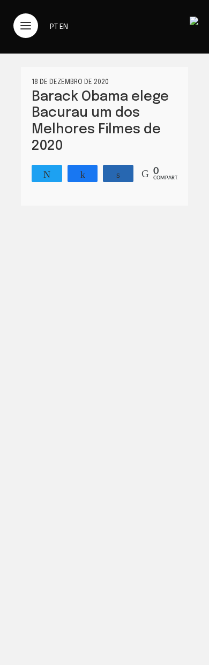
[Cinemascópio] (194, 22)
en (63, 27)
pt (54, 27)
